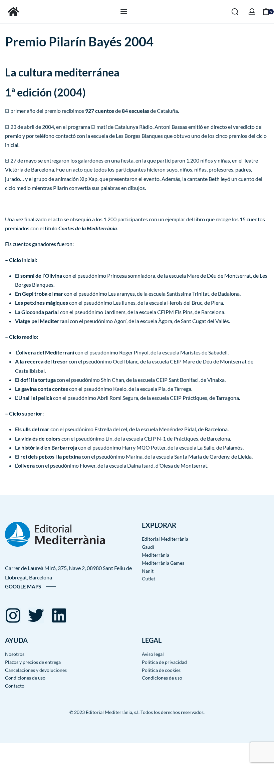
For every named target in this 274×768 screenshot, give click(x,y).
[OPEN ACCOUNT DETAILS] (252, 11)
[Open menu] (123, 11)
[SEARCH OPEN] (235, 11)
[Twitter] (36, 615)
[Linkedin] (59, 615)
